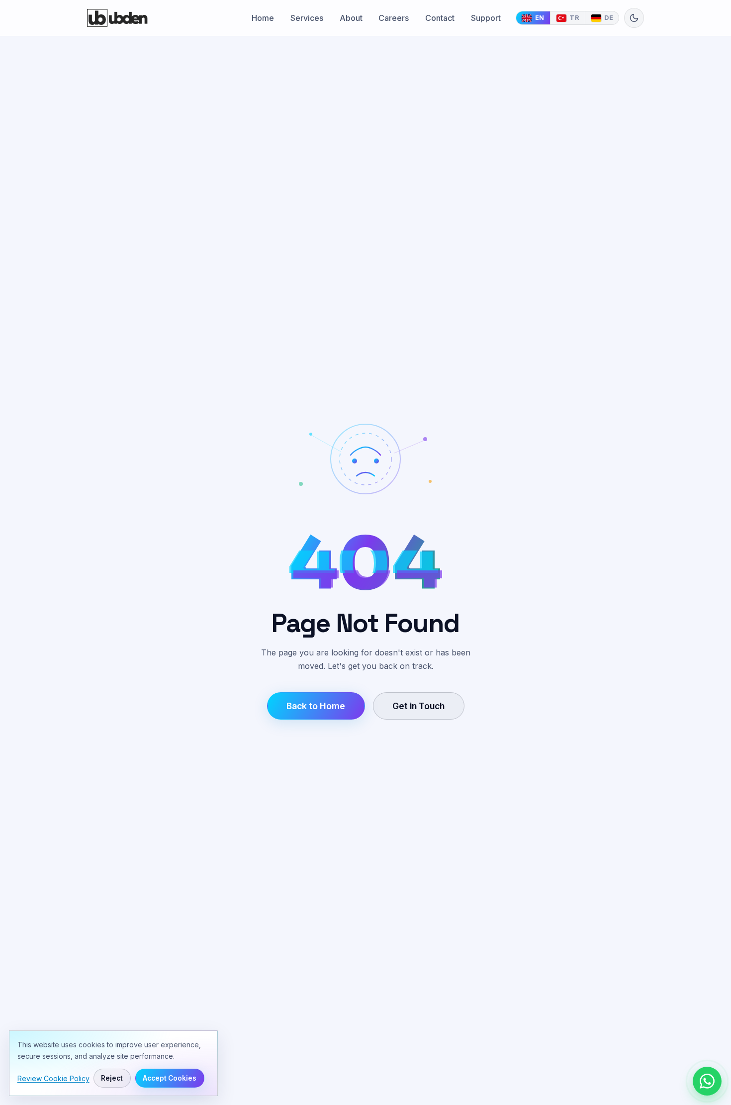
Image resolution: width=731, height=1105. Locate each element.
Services (306, 18)
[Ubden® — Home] (117, 18)
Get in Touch (418, 706)
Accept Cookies (169, 1078)
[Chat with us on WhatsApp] (707, 1081)
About (351, 18)
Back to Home (315, 706)
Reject (112, 1078)
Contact (440, 18)
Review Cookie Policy (53, 1078)
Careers (393, 18)
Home (263, 18)
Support (486, 18)
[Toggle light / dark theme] (634, 18)
